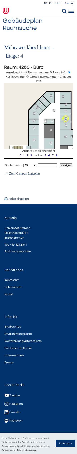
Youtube (14, 395)
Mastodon (16, 420)
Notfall (8, 294)
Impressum (12, 280)
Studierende (12, 326)
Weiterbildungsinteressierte (23, 341)
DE (45, 3)
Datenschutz (13, 287)
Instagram (16, 404)
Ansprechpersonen (17, 251)
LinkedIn (14, 412)
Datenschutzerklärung (27, 450)
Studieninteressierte (18, 334)
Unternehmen (14, 355)
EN (50, 3)
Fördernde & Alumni (18, 348)
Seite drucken (18, 199)
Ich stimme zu (65, 443)
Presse (9, 362)
